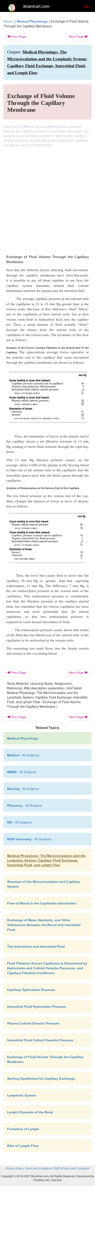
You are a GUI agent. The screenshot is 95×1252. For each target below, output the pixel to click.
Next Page (77, 36)
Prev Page (18, 36)
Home (7, 21)
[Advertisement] (47, 197)
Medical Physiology (32, 21)
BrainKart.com (36, 6)
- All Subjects (19, 822)
